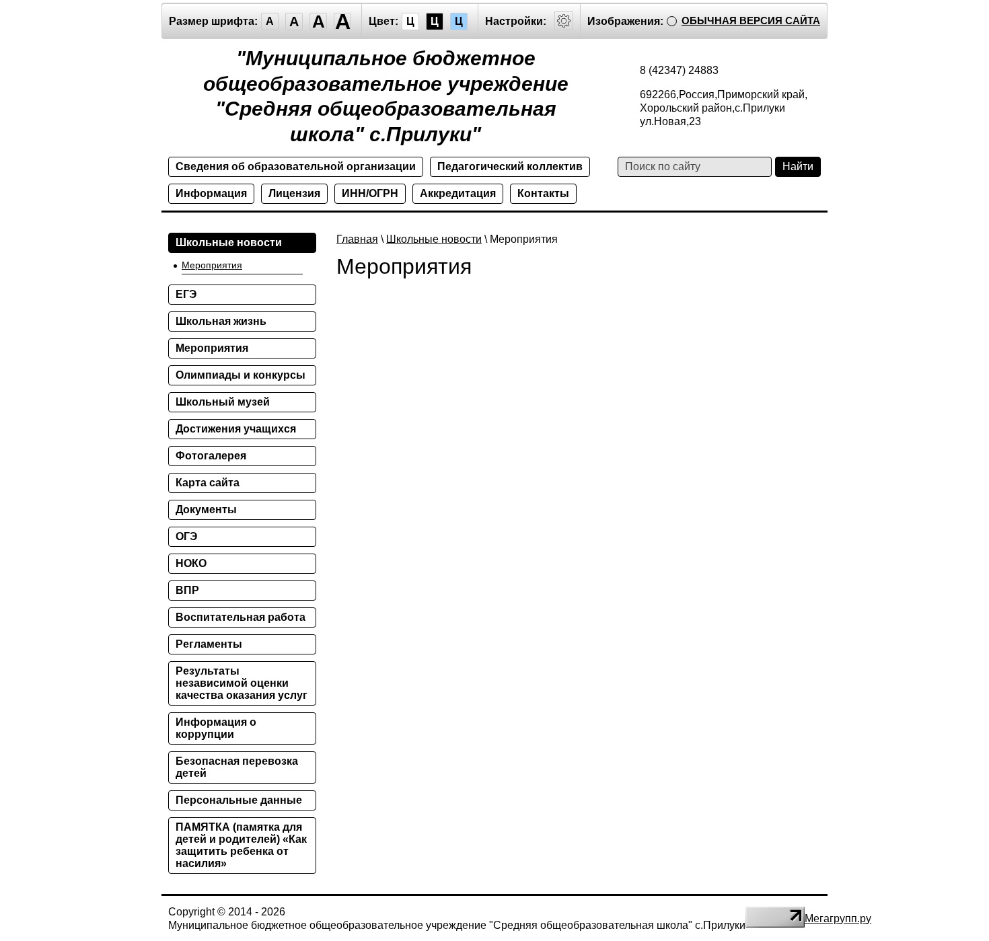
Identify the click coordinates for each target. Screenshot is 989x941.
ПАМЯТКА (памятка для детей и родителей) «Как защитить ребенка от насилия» (241, 845)
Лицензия (294, 193)
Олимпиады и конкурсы (240, 375)
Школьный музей (223, 402)
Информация (211, 193)
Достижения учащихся (236, 429)
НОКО (191, 563)
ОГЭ (186, 536)
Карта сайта (208, 482)
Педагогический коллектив (510, 166)
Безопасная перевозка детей (237, 767)
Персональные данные (239, 800)
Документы (206, 509)
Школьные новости (434, 239)
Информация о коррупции (216, 728)
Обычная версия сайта (751, 20)
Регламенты (209, 644)
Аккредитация (458, 193)
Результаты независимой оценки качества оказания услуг (241, 683)
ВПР (187, 590)
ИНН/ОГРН (370, 193)
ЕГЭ (186, 294)
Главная (357, 239)
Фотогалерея (211, 455)
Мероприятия (212, 265)
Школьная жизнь (221, 321)
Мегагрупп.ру (838, 918)
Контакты (543, 193)
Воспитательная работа (240, 617)
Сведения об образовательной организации (296, 166)
